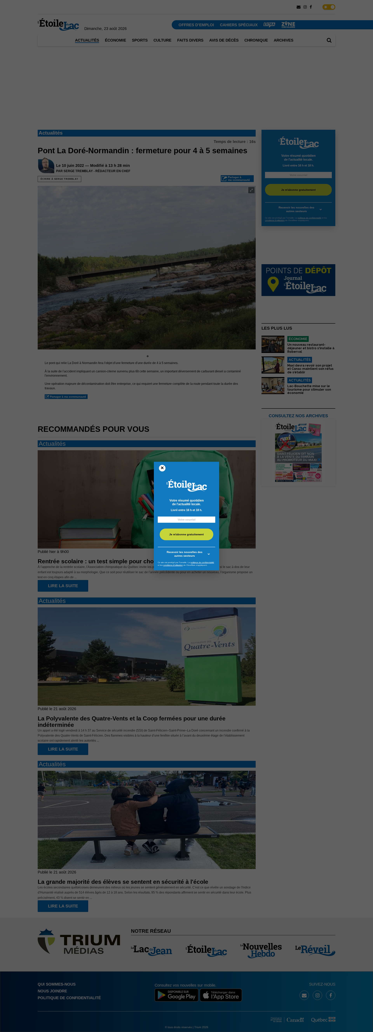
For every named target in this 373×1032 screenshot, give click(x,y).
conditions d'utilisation (173, 565)
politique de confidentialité (202, 562)
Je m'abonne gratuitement (186, 534)
